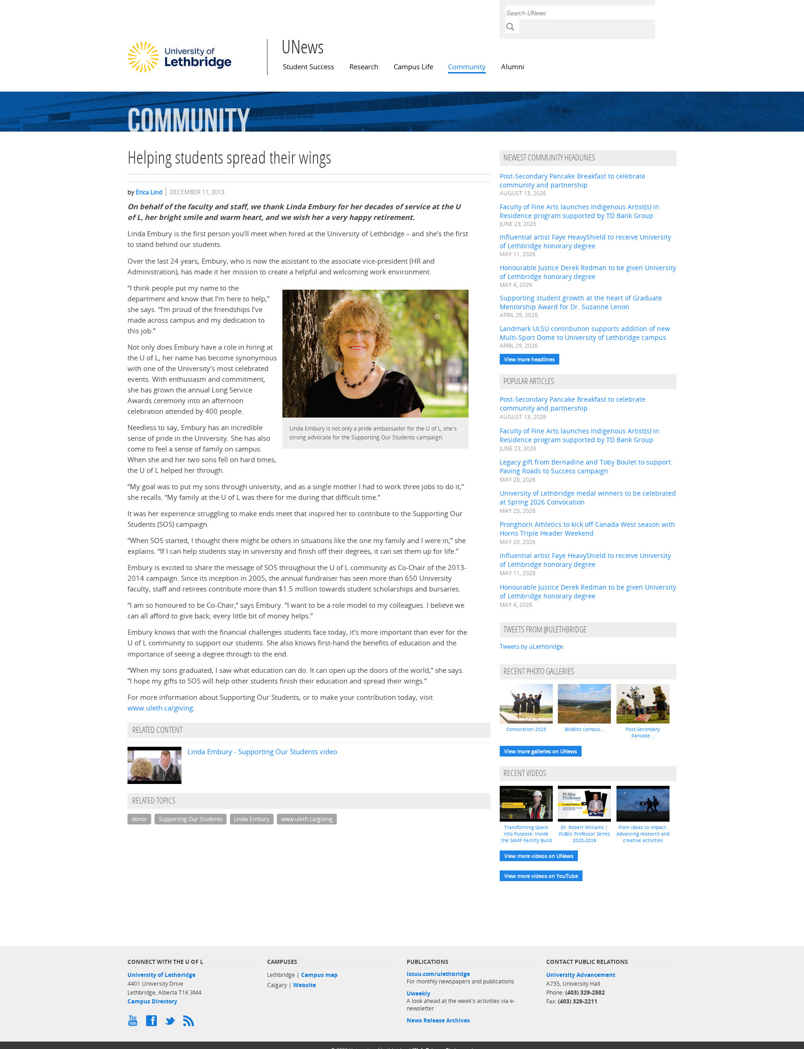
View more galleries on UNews (540, 751)
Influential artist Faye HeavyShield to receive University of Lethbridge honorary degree (585, 241)
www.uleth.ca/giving (160, 708)
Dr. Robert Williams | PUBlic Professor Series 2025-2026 (584, 833)
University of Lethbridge (161, 974)
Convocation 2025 (526, 729)
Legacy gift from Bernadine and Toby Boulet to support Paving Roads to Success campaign (585, 466)
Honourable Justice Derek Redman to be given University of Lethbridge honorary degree (588, 272)
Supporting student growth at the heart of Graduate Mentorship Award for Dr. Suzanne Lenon (581, 302)
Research (363, 67)
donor (139, 819)
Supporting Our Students (190, 819)
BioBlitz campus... (584, 729)
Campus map (319, 974)
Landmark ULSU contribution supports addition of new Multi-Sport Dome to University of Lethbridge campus (585, 333)
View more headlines (529, 359)
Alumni (512, 67)
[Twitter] (172, 1023)
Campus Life (413, 67)
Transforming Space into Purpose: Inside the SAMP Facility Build (526, 833)
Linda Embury (251, 819)
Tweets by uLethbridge (531, 646)
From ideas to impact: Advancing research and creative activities (643, 833)
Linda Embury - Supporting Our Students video (262, 752)
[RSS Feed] (190, 1023)
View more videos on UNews (538, 855)
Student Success (308, 67)
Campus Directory (152, 1001)
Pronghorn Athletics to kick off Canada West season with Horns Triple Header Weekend (587, 529)
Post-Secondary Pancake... (643, 732)
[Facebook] (153, 1023)
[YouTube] (134, 1023)
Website (304, 985)
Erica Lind (149, 192)
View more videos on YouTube (541, 875)
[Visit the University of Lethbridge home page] (179, 72)
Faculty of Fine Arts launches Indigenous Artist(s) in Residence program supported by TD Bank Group (579, 211)
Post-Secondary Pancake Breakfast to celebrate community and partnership (572, 180)
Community (467, 67)
